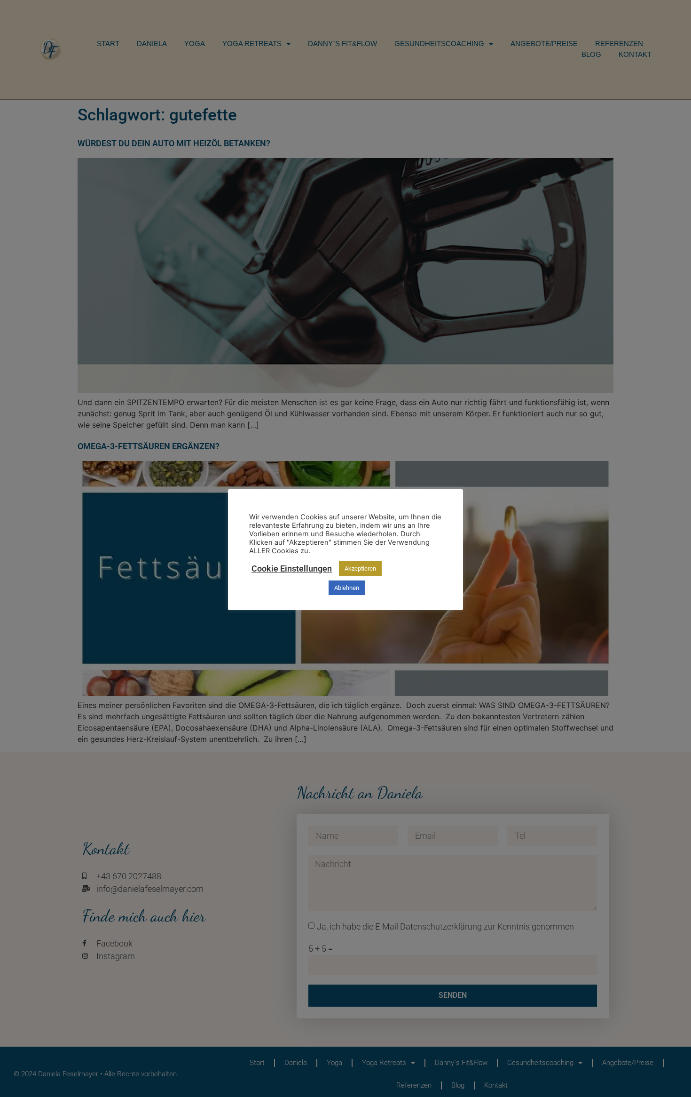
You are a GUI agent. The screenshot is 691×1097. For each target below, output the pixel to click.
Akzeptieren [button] (360, 568)
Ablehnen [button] (346, 587)
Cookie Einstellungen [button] (291, 568)
